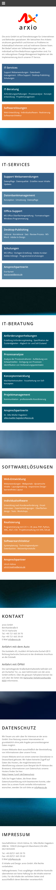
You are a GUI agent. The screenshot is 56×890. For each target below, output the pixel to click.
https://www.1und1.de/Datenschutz (18, 774)
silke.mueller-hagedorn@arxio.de (19, 418)
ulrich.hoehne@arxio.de (14, 567)
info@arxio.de (14, 639)
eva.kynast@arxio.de (13, 274)
